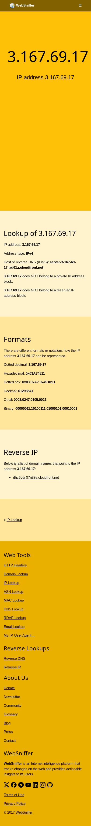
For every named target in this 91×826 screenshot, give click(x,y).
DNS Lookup (13, 609)
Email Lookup (14, 627)
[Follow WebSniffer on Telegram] (21, 784)
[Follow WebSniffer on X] (6, 784)
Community (12, 705)
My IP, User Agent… (19, 635)
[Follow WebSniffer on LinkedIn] (35, 784)
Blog (7, 723)
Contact (10, 741)
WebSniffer (24, 812)
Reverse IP (12, 667)
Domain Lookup (16, 574)
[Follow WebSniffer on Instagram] (43, 784)
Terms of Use (14, 795)
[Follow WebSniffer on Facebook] (14, 784)
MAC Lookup (14, 600)
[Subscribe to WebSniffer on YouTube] (28, 784)
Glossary (11, 714)
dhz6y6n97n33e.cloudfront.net (36, 477)
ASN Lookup (13, 592)
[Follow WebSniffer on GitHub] (50, 784)
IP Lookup (14, 520)
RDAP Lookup (15, 618)
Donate (9, 688)
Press (8, 732)
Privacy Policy (15, 803)
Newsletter (12, 697)
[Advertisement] (45, 132)
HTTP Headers (15, 565)
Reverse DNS (14, 658)
